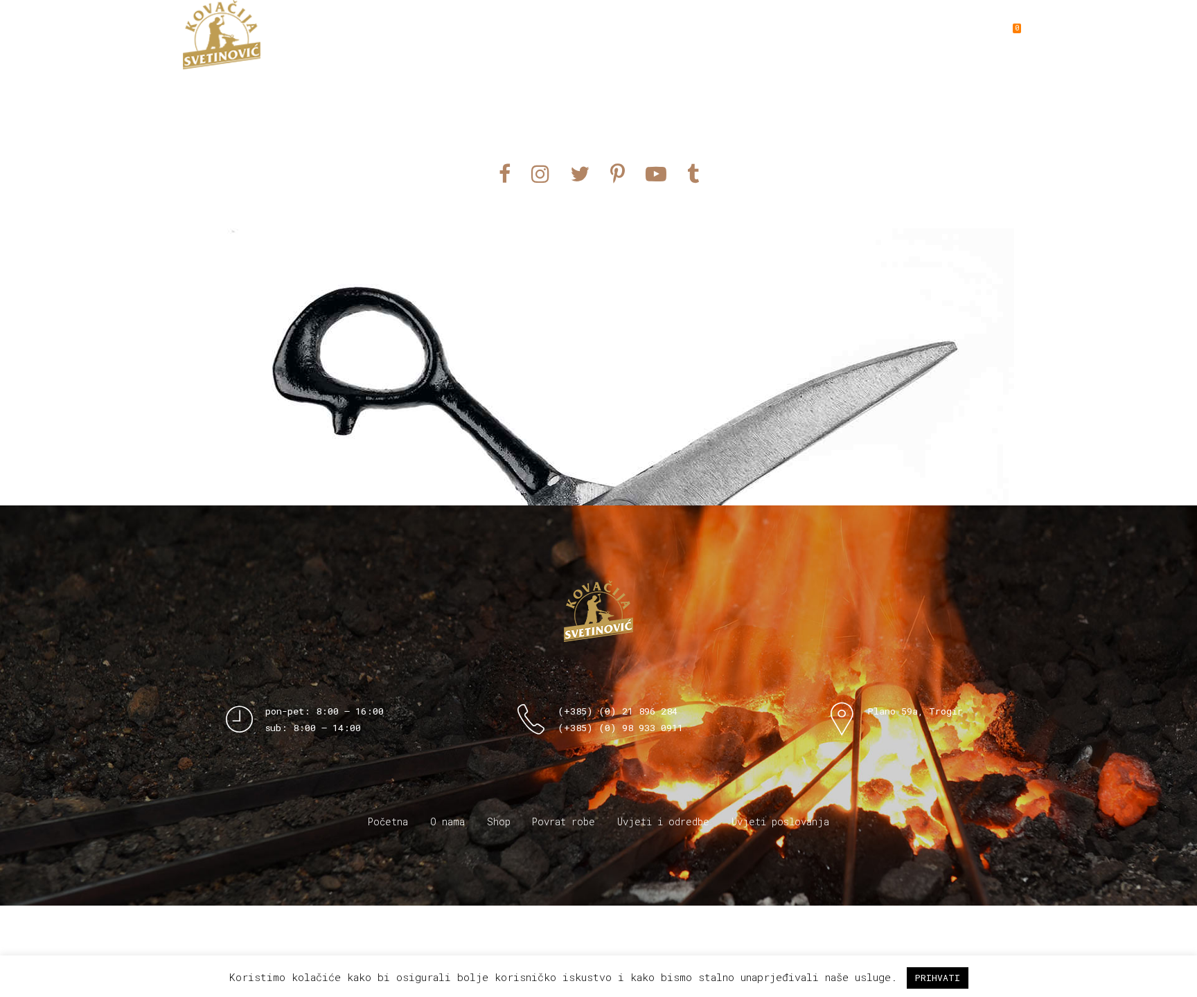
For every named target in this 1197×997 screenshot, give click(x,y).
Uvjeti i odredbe (663, 821)
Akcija (781, 35)
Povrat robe (563, 821)
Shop (719, 35)
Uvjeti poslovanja (780, 821)
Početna (388, 821)
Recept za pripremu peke (902, 35)
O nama (657, 35)
